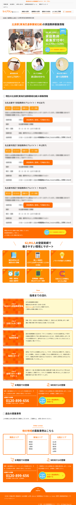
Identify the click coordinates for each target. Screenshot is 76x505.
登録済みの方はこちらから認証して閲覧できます (54, 137)
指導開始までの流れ (43, 496)
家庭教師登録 (64, 496)
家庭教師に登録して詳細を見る (38, 120)
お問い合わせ (19, 4)
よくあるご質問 (56, 11)
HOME (5, 18)
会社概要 (24, 496)
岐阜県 (31, 444)
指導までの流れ (46, 11)
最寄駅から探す (36, 11)
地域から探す (25, 11)
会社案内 (12, 4)
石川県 (54, 441)
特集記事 (6, 4)
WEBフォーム (29, 307)
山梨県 (54, 451)
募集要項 (18, 496)
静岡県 (31, 448)
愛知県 (31, 441)
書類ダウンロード (43, 4)
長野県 (54, 448)
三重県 (31, 446)
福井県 (54, 446)
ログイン (6, 7)
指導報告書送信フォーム (31, 4)
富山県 (54, 444)
